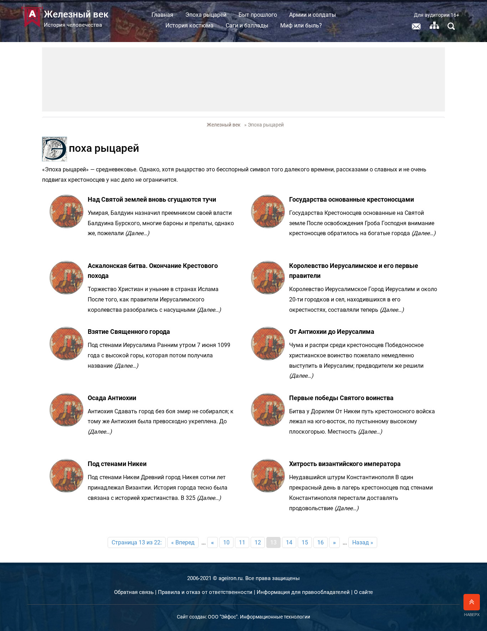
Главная (162, 14)
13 (273, 542)
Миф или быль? (301, 25)
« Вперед (183, 542)
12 (258, 542)
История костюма (189, 25)
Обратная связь (134, 592)
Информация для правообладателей (303, 592)
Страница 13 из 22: (137, 542)
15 (305, 542)
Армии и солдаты (312, 14)
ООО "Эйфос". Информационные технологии (259, 617)
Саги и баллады (247, 25)
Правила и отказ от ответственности (205, 592)
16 (320, 542)
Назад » (362, 542)
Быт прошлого (258, 14)
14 (289, 542)
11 (242, 542)
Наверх (472, 614)
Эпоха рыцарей (205, 14)
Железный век (224, 125)
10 (226, 542)
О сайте (363, 592)
